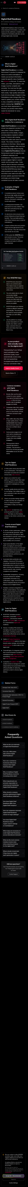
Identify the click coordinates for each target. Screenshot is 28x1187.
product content (7, 645)
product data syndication (17, 656)
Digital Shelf (6, 707)
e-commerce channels (9, 636)
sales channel (5, 113)
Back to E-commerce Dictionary (11, 8)
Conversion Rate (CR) (8, 691)
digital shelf (17, 622)
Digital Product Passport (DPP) (10, 704)
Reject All (13, 1179)
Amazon (6, 81)
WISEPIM (7, 56)
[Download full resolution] (1, 58)
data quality (11, 620)
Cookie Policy (8, 1172)
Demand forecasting (8, 700)
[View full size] (13, 48)
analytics (9, 510)
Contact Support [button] (13, 874)
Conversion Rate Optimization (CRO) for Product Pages (13, 695)
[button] (21, 2)
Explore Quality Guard (12, 368)
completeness (21, 620)
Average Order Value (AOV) (10, 687)
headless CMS (15, 662)
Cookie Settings (13, 1183)
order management (11, 658)
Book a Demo (10, 373)
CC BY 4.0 (12, 56)
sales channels (17, 654)
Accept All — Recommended (13, 1176)
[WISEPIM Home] (4, 2)
